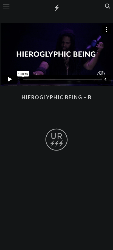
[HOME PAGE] (56, 8)
